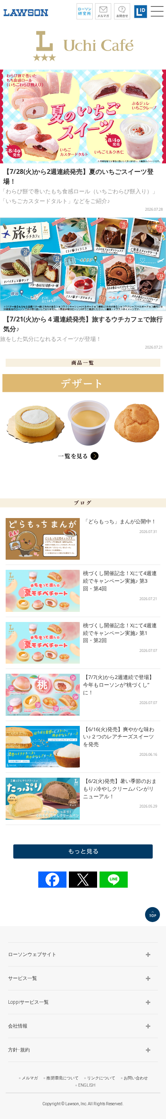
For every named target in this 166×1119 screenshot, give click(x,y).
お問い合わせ (136, 1078)
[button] (157, 11)
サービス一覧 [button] (22, 978)
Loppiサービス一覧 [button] (28, 1002)
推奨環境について (62, 1078)
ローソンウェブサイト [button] (32, 954)
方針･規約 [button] (19, 1050)
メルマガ (30, 1078)
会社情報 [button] (17, 1026)
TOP (152, 914)
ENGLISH (86, 1085)
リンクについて (101, 1078)
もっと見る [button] (83, 851)
